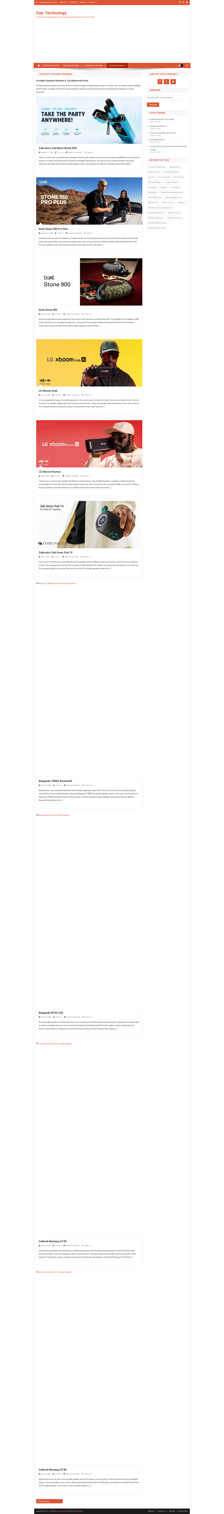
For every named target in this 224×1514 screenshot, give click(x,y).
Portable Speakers (171, 172)
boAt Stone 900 (48, 309)
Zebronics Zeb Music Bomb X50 (57, 148)
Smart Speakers (155, 182)
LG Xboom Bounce (50, 471)
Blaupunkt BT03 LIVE (51, 1012)
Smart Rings (179, 177)
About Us (63, 2)
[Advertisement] (112, 43)
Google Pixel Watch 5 (158, 126)
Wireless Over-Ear (175, 218)
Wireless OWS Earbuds (157, 223)
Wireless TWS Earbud (157, 228)
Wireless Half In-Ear (156, 213)
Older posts (44, 1501)
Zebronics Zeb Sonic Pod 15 (55, 552)
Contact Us (93, 2)
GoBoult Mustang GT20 (52, 1241)
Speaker (163, 187)
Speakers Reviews (116, 65)
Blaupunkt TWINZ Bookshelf (55, 781)
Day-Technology (51, 12)
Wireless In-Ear (174, 213)
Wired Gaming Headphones (172, 192)
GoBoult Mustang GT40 (52, 1469)
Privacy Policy (183, 1511)
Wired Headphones (173, 197)
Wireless (181, 202)
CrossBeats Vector (157, 140)
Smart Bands (164, 177)
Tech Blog (73, 2)
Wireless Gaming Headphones (160, 208)
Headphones (174, 167)
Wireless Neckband (156, 218)
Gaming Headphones (156, 167)
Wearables (152, 192)
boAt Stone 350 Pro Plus (53, 228)
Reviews (151, 177)
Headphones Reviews (94, 65)
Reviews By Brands (51, 65)
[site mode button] (180, 65)
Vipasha (60, 152)
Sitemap (83, 2)
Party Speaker (154, 172)
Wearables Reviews (71, 65)
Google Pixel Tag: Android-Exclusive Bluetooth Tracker (168, 148)
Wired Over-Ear (168, 202)
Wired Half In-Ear (155, 197)
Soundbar (152, 187)
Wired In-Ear (153, 202)
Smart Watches (172, 182)
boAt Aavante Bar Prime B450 (162, 119)
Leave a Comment (75, 152)
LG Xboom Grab (48, 390)
